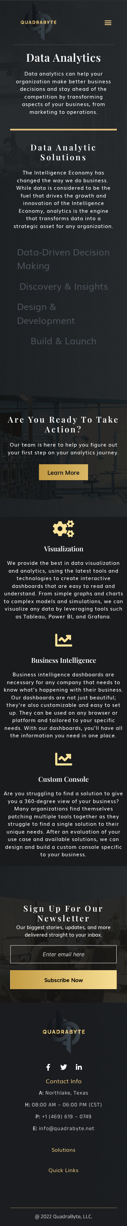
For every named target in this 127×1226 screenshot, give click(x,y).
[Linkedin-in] (79, 1067)
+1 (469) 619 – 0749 (67, 1117)
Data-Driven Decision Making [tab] (63, 258)
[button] (107, 22)
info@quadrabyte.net (66, 1128)
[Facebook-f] (48, 1067)
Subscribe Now (63, 980)
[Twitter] (63, 1067)
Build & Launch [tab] (63, 340)
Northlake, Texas (66, 1093)
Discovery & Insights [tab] (63, 285)
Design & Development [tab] (46, 313)
